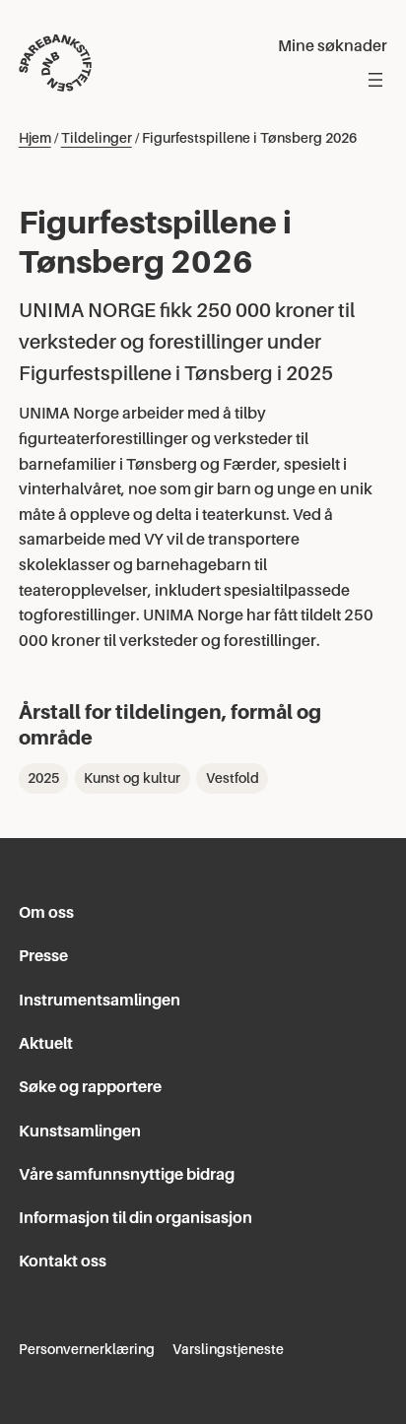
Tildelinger (96, 138)
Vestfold (232, 778)
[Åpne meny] (375, 80)
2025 (43, 778)
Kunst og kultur (132, 778)
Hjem (35, 138)
